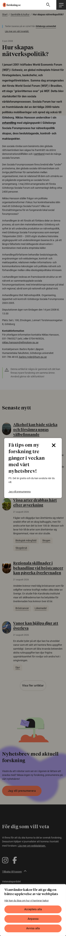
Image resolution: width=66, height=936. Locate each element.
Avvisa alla (33, 928)
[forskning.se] (10, 5)
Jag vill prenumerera (19, 491)
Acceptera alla (33, 909)
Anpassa (33, 918)
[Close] (54, 445)
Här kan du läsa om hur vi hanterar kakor (26, 900)
